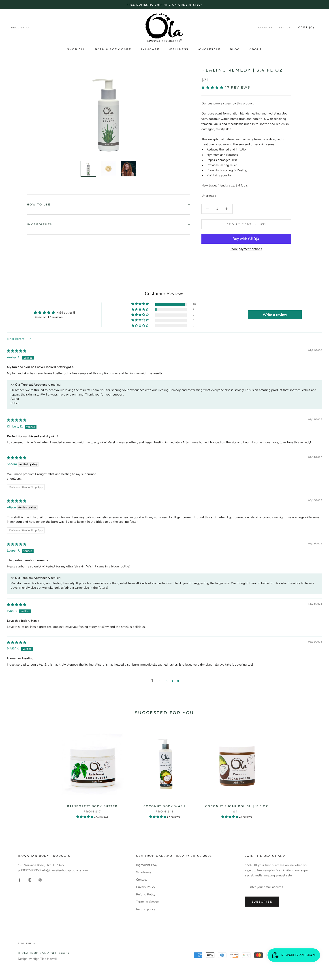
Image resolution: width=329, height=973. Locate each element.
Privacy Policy (145, 887)
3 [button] (166, 681)
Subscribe (262, 901)
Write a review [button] (275, 314)
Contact (141, 880)
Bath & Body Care (113, 49)
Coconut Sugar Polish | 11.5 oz (236, 806)
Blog (235, 49)
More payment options (246, 249)
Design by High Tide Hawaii (37, 959)
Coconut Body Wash (164, 806)
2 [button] (159, 681)
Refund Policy (145, 894)
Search (285, 27)
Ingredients (39, 224)
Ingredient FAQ (146, 865)
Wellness (178, 49)
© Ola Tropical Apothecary (44, 952)
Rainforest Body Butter (92, 806)
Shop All (76, 49)
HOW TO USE (38, 204)
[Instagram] (29, 879)
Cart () (306, 27)
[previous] (14, 770)
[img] (16, 351)
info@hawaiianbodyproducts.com (64, 870)
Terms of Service (147, 902)
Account (265, 27)
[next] (315, 770)
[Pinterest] (40, 879)
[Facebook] (19, 879)
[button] (213, 87)
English (18, 27)
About (255, 49)
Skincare (150, 49)
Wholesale (209, 49)
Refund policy (145, 909)
